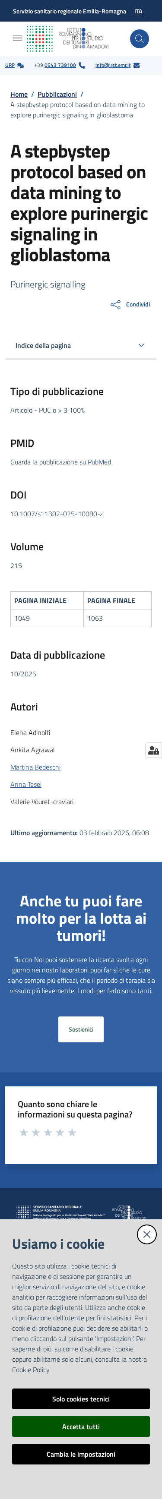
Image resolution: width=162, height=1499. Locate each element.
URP (10, 65)
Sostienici (81, 1029)
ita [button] (138, 11)
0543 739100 (60, 65)
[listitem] (14, 65)
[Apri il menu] (17, 38)
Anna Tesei (25, 784)
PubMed (99, 462)
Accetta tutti (81, 1426)
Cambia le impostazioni (81, 1454)
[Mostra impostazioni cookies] (153, 750)
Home (19, 94)
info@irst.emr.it (112, 65)
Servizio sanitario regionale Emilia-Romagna (69, 11)
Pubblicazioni (57, 94)
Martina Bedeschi (35, 767)
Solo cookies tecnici (81, 1399)
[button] (139, 38)
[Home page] (74, 39)
